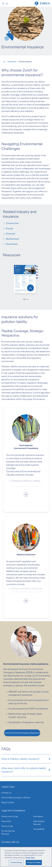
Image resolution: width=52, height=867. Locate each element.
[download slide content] (30, 288)
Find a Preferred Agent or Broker (15, 798)
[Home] (42, 3)
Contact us (6, 793)
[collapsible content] (26, 494)
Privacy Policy (30, 858)
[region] (26, 857)
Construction (12, 223)
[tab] (24, 299)
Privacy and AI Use (9, 816)
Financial (10, 233)
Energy (9, 228)
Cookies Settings (16, 862)
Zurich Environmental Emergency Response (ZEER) (22, 733)
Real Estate (11, 244)
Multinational (12, 239)
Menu (4, 3)
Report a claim (7, 802)
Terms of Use (7, 826)
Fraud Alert (6, 821)
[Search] (7, 3)
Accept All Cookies (33, 862)
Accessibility (39, 829)
